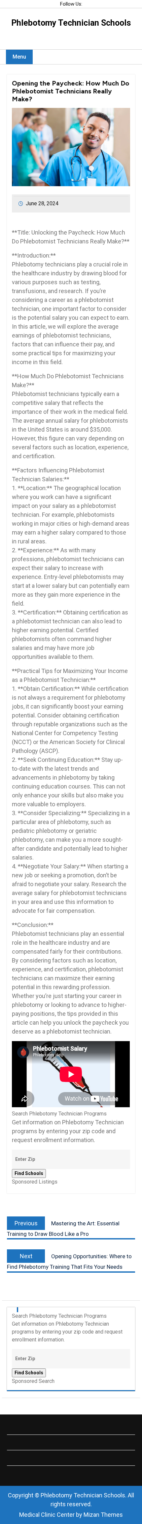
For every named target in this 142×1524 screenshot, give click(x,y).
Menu (19, 57)
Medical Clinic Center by (71, 1514)
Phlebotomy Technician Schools (71, 23)
